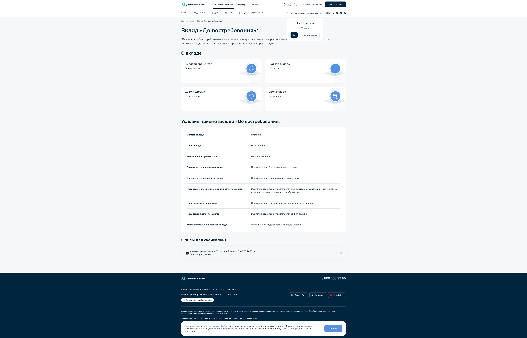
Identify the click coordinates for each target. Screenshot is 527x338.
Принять (333, 328)
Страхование (257, 13)
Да (294, 35)
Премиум (242, 13)
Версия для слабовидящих (199, 300)
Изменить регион (309, 35)
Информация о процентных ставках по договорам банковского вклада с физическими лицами (219, 318)
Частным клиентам (223, 4)
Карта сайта (232, 294)
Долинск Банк (187, 21)
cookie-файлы (220, 326)
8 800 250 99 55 (335, 13)
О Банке (254, 4)
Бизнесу (241, 4)
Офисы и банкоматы (312, 4)
